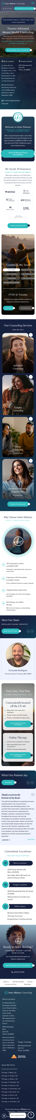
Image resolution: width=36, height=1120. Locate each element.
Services (30, 982)
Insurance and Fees (11, 984)
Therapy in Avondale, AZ (10, 1101)
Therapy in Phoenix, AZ (10, 1085)
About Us (6, 982)
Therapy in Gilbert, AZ (9, 1079)
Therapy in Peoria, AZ (9, 1095)
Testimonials (27, 984)
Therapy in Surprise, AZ (10, 1098)
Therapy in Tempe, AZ (9, 1076)
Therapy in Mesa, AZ (8, 1072)
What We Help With (18, 982)
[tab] (11, 269)
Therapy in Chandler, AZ (10, 1082)
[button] (28, 631)
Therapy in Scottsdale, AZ (10, 1089)
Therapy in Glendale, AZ (10, 1092)
